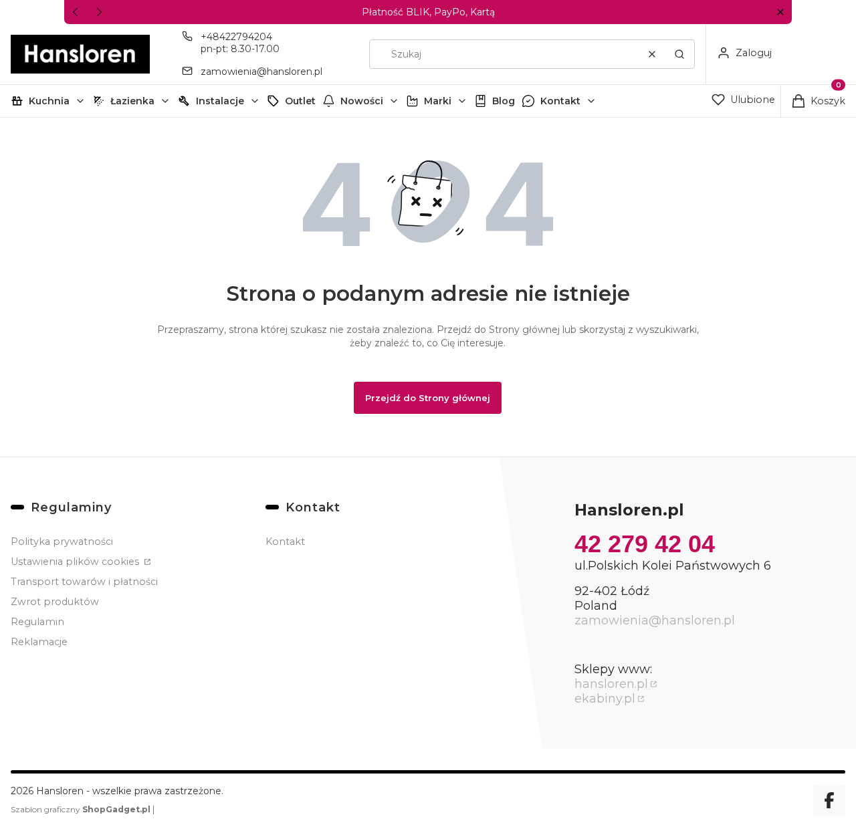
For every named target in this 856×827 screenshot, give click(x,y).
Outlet (300, 101)
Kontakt (560, 101)
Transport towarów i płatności (84, 582)
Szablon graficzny (80, 809)
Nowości (361, 101)
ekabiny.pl (604, 698)
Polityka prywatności (62, 542)
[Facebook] (829, 800)
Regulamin (37, 622)
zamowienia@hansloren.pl (261, 72)
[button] (780, 12)
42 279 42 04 (644, 544)
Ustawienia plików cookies (76, 562)
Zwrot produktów (55, 602)
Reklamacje (39, 642)
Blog (503, 101)
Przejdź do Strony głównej (427, 397)
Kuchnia (49, 101)
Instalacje (220, 101)
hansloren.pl (611, 684)
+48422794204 (236, 37)
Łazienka (132, 101)
